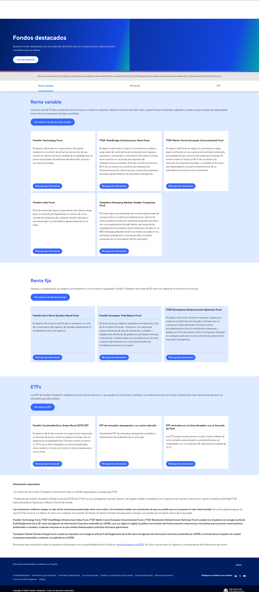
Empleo (42, 579)
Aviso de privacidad (90, 575)
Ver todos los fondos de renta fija (50, 297)
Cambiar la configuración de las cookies (116, 575)
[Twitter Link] (240, 575)
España (239, 564)
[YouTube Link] (244, 575)
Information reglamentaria (69, 575)
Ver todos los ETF (42, 407)
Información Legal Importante (44, 575)
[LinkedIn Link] (236, 575)
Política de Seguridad (144, 575)
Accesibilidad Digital (21, 575)
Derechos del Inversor (164, 575)
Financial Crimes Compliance (25, 579)
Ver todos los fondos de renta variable (52, 122)
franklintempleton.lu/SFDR (130, 544)
